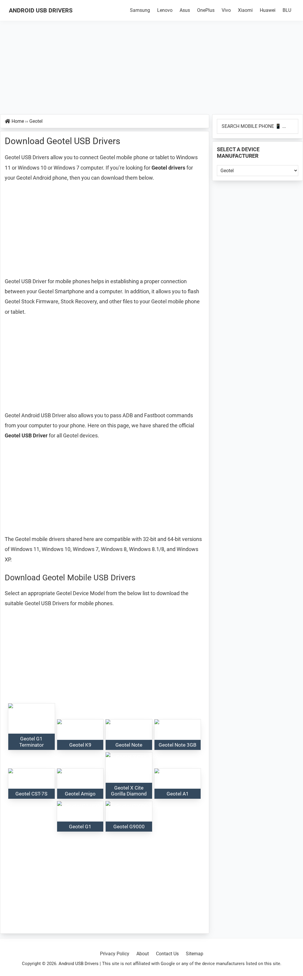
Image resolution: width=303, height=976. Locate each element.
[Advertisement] (151, 70)
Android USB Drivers (40, 10)
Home (18, 121)
